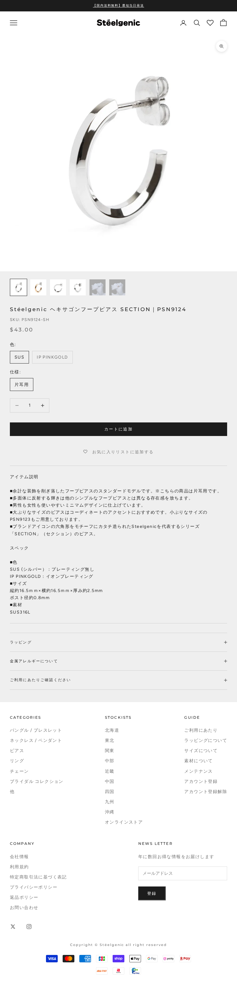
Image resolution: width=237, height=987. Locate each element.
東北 (109, 740)
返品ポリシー (24, 897)
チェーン (19, 771)
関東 (109, 750)
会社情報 (19, 856)
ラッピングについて (205, 740)
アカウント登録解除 (205, 791)
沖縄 (109, 812)
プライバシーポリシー (33, 887)
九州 (109, 801)
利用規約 (19, 867)
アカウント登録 (201, 781)
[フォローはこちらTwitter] (13, 926)
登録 (152, 893)
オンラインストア (124, 822)
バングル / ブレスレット (36, 730)
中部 (109, 760)
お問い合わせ (24, 907)
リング (17, 760)
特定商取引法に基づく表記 (38, 877)
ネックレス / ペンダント (36, 740)
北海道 (112, 730)
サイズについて (201, 750)
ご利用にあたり (201, 730)
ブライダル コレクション (37, 781)
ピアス (17, 750)
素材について (198, 760)
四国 (109, 791)
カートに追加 (118, 429)
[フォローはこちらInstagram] (29, 926)
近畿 (109, 771)
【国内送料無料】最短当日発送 (118, 5)
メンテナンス (198, 771)
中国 (109, 781)
